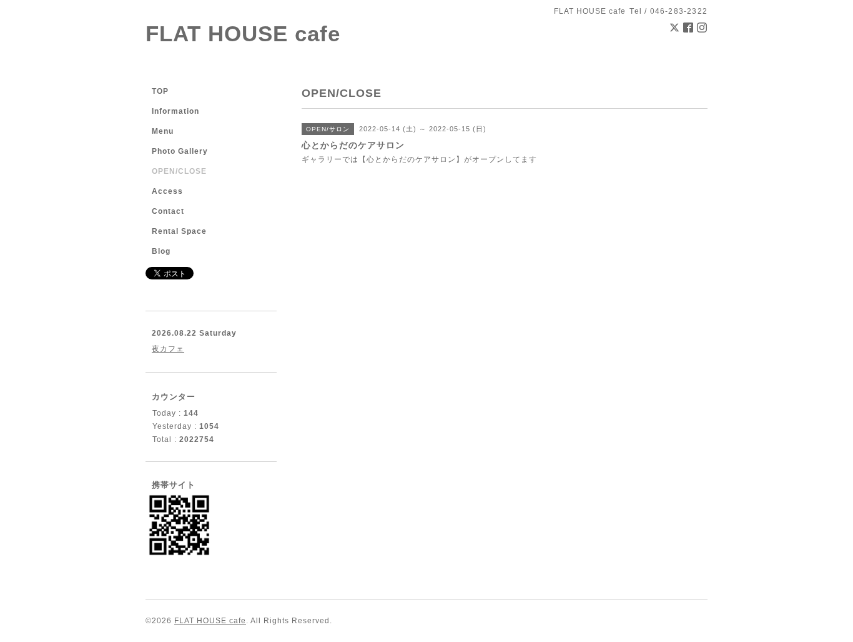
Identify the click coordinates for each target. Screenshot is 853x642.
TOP (160, 91)
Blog (161, 251)
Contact (168, 211)
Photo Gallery (180, 151)
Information (175, 111)
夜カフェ (168, 348)
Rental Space (179, 231)
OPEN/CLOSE (179, 171)
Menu (163, 131)
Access (167, 191)
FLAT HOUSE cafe (242, 33)
